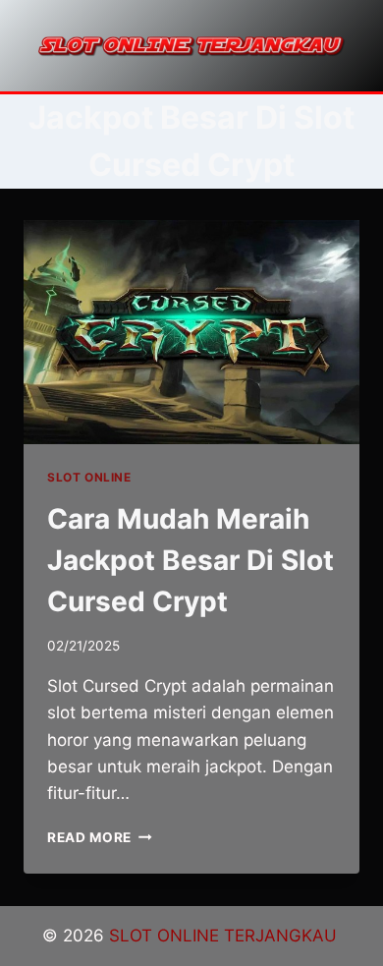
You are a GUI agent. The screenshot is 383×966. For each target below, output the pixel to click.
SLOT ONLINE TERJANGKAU (225, 935)
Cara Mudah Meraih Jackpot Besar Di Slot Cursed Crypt (190, 560)
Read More (99, 837)
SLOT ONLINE (89, 477)
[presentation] (191, 332)
